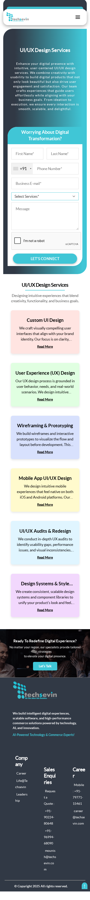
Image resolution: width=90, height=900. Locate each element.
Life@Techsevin (21, 784)
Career (21, 773)
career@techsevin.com (79, 817)
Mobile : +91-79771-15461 (78, 794)
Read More (45, 346)
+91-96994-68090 (49, 837)
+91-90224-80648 (49, 817)
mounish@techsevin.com (50, 860)
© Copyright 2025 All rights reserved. (41, 886)
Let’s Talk (45, 666)
